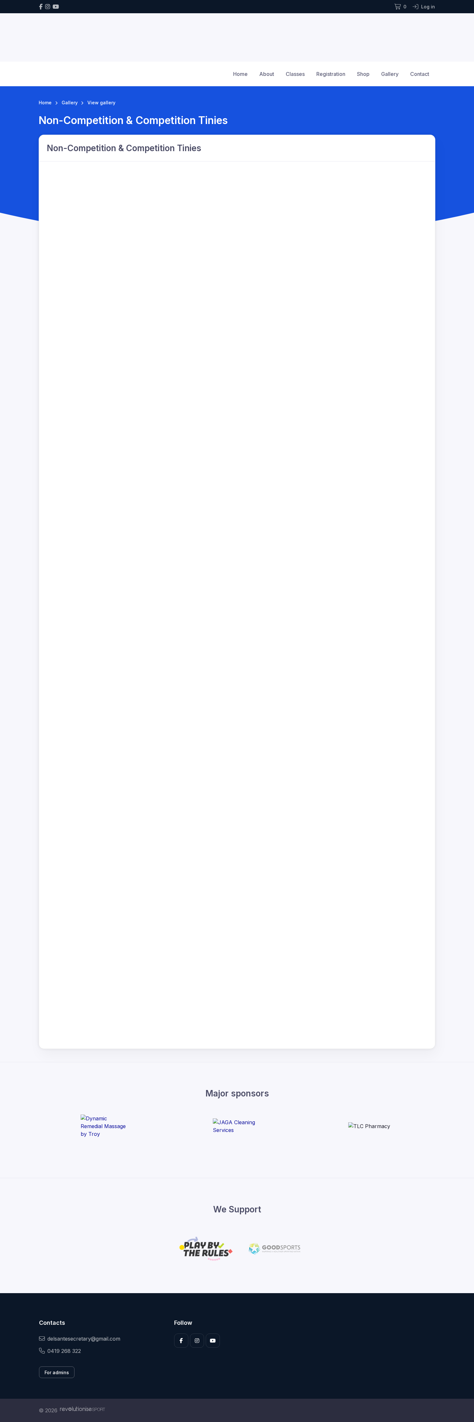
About (266, 74)
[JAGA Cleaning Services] (237, 1126)
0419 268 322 (64, 1351)
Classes (295, 74)
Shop (363, 74)
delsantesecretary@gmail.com (83, 1338)
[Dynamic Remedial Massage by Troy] (105, 1126)
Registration (330, 74)
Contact (419, 74)
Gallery (390, 74)
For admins (56, 1372)
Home (240, 74)
